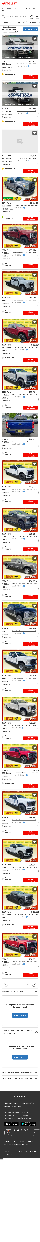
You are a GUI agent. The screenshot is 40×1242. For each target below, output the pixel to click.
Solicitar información (30, 77)
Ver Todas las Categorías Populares (18, 1118)
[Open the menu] (36, 4)
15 (28, 984)
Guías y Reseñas (27, 1103)
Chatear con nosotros (12, 1106)
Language (8, 1132)
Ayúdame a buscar (30, 29)
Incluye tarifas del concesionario (26, 64)
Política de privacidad (26, 1141)
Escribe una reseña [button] (20, 1015)
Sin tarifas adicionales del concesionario (25, 205)
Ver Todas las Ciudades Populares (18, 1112)
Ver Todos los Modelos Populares (18, 1115)
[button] (31, 16)
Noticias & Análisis (11, 1103)
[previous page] (6, 985)
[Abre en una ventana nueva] (11, 1124)
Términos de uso (10, 1141)
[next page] (34, 985)
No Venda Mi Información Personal (16, 1144)
